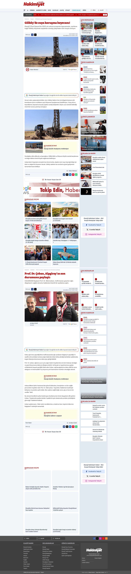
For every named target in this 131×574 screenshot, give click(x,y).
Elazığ (44, 547)
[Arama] (107, 10)
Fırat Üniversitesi (47, 564)
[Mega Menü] (24, 10)
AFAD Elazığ (46, 560)
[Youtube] (103, 538)
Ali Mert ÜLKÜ (34, 324)
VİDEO (94, 10)
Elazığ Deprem (46, 568)
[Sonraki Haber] (106, 15)
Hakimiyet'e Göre (41, 10)
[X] (97, 538)
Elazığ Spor (26, 551)
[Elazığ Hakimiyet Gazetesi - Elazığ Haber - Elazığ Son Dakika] (94, 550)
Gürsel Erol (64, 553)
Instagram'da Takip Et (94, 234)
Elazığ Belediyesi (47, 553)
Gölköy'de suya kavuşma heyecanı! (43, 19)
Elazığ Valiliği (46, 555)
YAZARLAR (57, 538)
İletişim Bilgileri (98, 558)
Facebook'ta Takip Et (94, 225)
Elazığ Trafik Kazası (67, 551)
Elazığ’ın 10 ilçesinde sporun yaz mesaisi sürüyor (87, 14)
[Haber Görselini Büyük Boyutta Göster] (51, 52)
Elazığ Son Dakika (47, 551)
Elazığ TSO (45, 557)
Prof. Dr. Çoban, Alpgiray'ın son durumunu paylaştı (48, 269)
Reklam (83, 560)
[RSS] (106, 538)
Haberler (27, 19)
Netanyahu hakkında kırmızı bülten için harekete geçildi (51, 14)
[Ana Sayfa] (27, 10)
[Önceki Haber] (104, 15)
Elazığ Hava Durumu (67, 547)
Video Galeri (26, 564)
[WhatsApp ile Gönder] (76, 174)
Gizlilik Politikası (85, 562)
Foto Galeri (26, 566)
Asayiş (62, 10)
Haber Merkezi (34, 69)
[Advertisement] (51, 82)
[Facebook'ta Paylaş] (32, 35)
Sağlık (25, 560)
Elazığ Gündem (27, 547)
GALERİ (101, 10)
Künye (83, 558)
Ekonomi (25, 557)
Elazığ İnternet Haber (48, 566)
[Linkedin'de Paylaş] (70, 174)
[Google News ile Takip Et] (72, 69)
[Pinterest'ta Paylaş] (73, 174)
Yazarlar (55, 10)
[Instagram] (100, 538)
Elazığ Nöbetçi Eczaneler (68, 549)
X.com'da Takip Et (94, 229)
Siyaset (67, 10)
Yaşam (32, 19)
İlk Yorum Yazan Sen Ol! (53, 180)
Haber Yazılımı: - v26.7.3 (95, 572)
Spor (49, 10)
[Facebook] (94, 538)
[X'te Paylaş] (35, 35)
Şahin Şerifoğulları (67, 555)
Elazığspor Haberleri (48, 562)
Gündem (32, 10)
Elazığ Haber (46, 549)
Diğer (84, 10)
